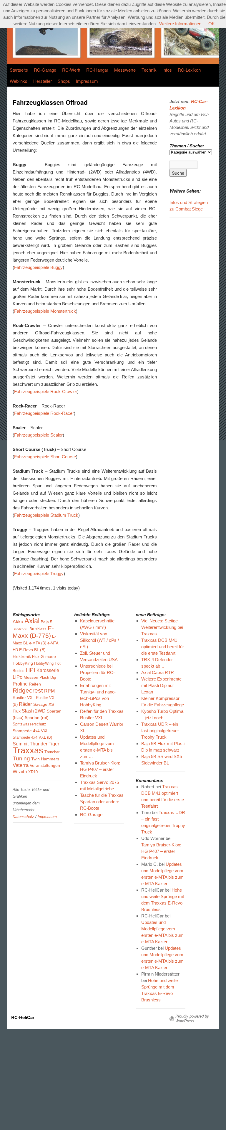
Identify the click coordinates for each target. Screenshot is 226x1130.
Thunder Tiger (44, 743)
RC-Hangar (97, 70)
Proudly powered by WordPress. (192, 1018)
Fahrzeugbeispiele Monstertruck (45, 311)
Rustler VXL (24, 697)
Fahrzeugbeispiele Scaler (38, 434)
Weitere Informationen (180, 23)
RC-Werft (71, 70)
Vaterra (21, 765)
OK (211, 23)
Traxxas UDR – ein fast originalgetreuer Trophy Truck (160, 731)
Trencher (51, 752)
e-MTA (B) (37, 643)
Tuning (21, 758)
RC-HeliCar (22, 1017)
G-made (48, 656)
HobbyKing (23, 663)
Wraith (20, 771)
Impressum (87, 81)
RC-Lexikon (189, 70)
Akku (18, 621)
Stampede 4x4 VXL (31, 730)
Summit (21, 743)
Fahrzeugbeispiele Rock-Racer (44, 413)
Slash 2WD (34, 710)
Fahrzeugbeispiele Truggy (39, 573)
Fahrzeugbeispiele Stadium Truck (46, 515)
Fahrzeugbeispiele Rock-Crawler (45, 391)
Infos (167, 70)
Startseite (19, 70)
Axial (31, 621)
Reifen (35, 684)
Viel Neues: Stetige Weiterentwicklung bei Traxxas (162, 627)
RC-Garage (45, 70)
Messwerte (125, 70)
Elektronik (22, 656)
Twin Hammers (45, 759)
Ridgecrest (28, 690)
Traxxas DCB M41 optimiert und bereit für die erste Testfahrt (162, 647)
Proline (20, 683)
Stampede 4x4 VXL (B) (32, 737)
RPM (49, 690)
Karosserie (47, 670)
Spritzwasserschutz (29, 724)
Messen (31, 677)
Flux (35, 657)
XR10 (33, 772)
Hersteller (42, 81)
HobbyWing (44, 663)
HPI (30, 670)
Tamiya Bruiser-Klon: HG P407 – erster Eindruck (161, 851)
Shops (64, 81)
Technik (149, 70)
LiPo (17, 677)
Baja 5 (46, 621)
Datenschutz (23, 817)
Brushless (37, 629)
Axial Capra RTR (157, 672)
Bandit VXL (20, 629)
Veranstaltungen (45, 765)
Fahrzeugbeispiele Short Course (45, 456)
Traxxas (28, 750)
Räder (25, 704)
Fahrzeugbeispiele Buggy (38, 267)
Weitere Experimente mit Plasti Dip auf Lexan (161, 685)
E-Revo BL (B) (32, 649)
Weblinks (18, 81)
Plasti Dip (47, 678)
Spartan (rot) (37, 717)
